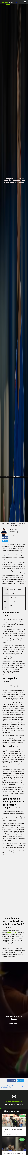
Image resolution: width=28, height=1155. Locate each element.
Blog (3, 523)
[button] (25, 2)
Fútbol (7, 523)
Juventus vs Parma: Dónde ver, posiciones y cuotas (13, 1130)
